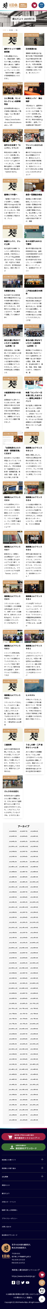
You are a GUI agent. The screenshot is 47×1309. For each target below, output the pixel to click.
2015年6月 (34, 1054)
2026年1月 (23, 841)
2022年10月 (23, 907)
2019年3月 (34, 978)
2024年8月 (13, 872)
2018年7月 (23, 993)
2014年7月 (23, 1074)
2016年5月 (13, 1039)
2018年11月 (13, 988)
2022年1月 (23, 922)
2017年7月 (23, 1013)
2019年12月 (34, 963)
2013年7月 (23, 1094)
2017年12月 (34, 1003)
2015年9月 (34, 1049)
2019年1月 (23, 983)
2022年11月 (13, 907)
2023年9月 (34, 887)
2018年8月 (13, 993)
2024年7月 (23, 872)
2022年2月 (13, 922)
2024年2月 (13, 882)
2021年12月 (34, 922)
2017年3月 (34, 1018)
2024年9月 (34, 866)
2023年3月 (34, 897)
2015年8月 (13, 1054)
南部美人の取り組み (9, 1168)
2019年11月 (13, 968)
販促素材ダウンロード (9, 1235)
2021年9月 (34, 927)
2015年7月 (23, 1054)
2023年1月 (23, 902)
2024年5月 (13, 877)
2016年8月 (13, 1034)
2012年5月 (13, 1120)
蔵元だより (6, 1193)
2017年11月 (13, 1008)
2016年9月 (34, 1029)
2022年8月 (13, 912)
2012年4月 (23, 1120)
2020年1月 (23, 963)
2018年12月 (34, 983)
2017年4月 (23, 1018)
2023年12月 (34, 882)
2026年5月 (13, 836)
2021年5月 (13, 937)
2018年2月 (13, 1003)
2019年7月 (23, 973)
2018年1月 (23, 1003)
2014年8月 (13, 1074)
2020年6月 (34, 953)
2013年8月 (13, 1094)
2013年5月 (13, 1100)
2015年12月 (34, 1044)
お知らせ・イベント (9, 1202)
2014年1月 (23, 1084)
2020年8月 (13, 953)
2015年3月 (34, 1059)
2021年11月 (13, 927)
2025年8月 (13, 851)
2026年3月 (34, 836)
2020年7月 (23, 953)
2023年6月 (34, 892)
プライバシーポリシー (9, 1218)
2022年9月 (34, 907)
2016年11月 (13, 1029)
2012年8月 (13, 1115)
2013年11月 (13, 1089)
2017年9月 (34, 1008)
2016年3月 (34, 1039)
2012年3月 (34, 1120)
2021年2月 (13, 942)
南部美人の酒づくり (9, 1160)
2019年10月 (23, 968)
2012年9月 (34, 1110)
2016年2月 (13, 1044)
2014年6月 (34, 1074)
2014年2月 (13, 1084)
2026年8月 (13, 831)
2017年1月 (23, 1023)
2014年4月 (23, 1079)
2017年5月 (13, 1018)
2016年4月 (23, 1039)
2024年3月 (34, 877)
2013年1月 (23, 1105)
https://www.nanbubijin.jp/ (23, 1276)
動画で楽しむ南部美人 (9, 1210)
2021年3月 (34, 937)
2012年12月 (34, 1105)
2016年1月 (23, 1044)
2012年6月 (34, 1115)
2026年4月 (23, 836)
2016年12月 (34, 1023)
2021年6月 (34, 932)
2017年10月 (23, 1008)
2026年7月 (23, 831)
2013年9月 (34, 1089)
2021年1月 (23, 942)
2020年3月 (34, 958)
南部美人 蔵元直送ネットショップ (26, 1270)
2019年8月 (13, 973)
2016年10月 (23, 1029)
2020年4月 (23, 958)
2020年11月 (13, 948)
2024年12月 (34, 861)
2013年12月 (34, 1084)
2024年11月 (13, 866)
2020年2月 (13, 963)
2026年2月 (13, 841)
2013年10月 (23, 1089)
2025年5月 (13, 856)
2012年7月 (23, 1115)
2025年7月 (23, 851)
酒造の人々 (6, 1185)
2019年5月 (13, 978)
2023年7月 (23, 892)
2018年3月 (34, 998)
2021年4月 (23, 937)
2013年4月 (23, 1100)
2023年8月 (13, 892)
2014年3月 (34, 1079)
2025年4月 (23, 856)
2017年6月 (34, 1013)
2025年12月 (34, 841)
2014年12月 (34, 1064)
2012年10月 (23, 1110)
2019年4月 (23, 978)
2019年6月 (34, 973)
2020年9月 (34, 948)
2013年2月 (13, 1105)
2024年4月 (23, 877)
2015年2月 (13, 1064)
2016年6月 (34, 1034)
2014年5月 (13, 1079)
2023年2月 (13, 902)
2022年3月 (34, 917)
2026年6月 (34, 831)
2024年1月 (23, 882)
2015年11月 (13, 1049)
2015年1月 (23, 1064)
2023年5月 (13, 897)
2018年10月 (23, 988)
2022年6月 (34, 912)
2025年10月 (23, 846)
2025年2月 (13, 861)
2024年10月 (23, 866)
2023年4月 (23, 897)
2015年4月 (23, 1059)
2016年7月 (23, 1034)
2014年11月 (13, 1069)
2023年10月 (23, 887)
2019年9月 (34, 968)
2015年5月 (13, 1059)
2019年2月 (13, 983)
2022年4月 (23, 917)
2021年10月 (23, 927)
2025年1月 (23, 861)
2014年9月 (34, 1069)
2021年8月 (13, 932)
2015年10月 (23, 1049)
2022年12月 (34, 902)
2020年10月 (23, 948)
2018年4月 (23, 998)
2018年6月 (34, 993)
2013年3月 (34, 1100)
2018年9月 (34, 988)
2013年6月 (34, 1094)
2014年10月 (23, 1069)
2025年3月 (34, 856)
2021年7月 (23, 932)
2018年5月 (13, 998)
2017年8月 (13, 1013)
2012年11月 (13, 1110)
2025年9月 (34, 846)
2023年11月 (13, 887)
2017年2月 (13, 1023)
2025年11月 (13, 846)
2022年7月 (23, 912)
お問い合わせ (6, 1226)
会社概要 (5, 1176)
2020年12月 (34, 942)
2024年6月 (34, 872)
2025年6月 (34, 851)
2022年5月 (13, 917)
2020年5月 (13, 958)
